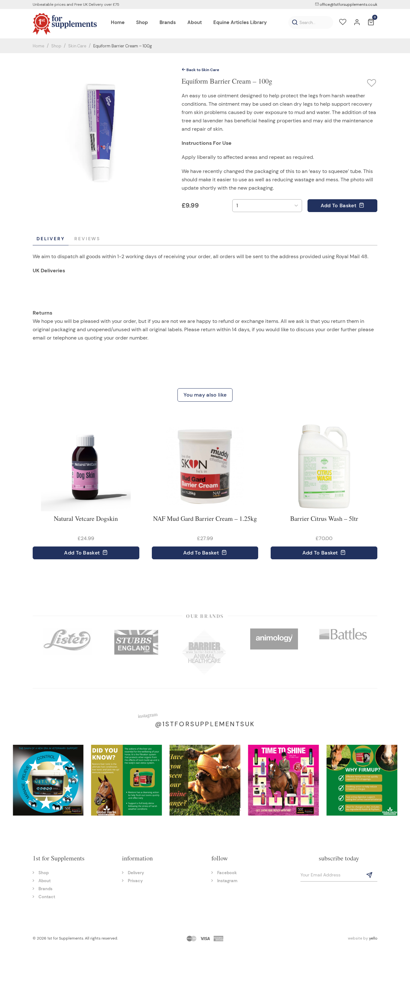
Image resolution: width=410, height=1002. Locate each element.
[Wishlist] (342, 23)
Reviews (87, 239)
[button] (294, 22)
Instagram (227, 880)
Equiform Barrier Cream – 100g (122, 46)
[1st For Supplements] (65, 23)
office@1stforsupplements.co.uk (348, 4)
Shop (56, 46)
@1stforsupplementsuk (205, 724)
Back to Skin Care (202, 69)
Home (38, 46)
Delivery (51, 239)
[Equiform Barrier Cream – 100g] (101, 132)
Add (338, 205)
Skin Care (77, 46)
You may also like (205, 394)
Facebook (227, 872)
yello (373, 938)
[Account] (356, 23)
